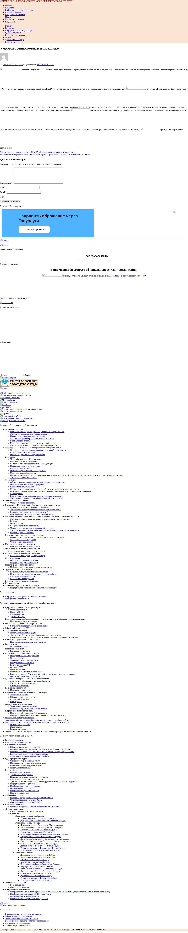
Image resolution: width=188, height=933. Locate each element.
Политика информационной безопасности (28, 708)
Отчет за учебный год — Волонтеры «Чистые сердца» (44, 841)
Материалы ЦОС (17, 614)
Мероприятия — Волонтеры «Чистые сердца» (40, 837)
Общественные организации (22, 697)
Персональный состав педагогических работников (32, 514)
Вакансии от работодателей (22, 579)
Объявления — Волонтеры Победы (35, 873)
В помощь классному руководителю (26, 765)
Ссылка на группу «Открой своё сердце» (38, 818)
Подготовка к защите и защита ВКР (26, 672)
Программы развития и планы (23, 621)
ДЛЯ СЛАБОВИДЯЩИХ (96, 256)
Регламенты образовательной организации (29, 626)
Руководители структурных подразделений (29, 512)
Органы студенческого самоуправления (27, 454)
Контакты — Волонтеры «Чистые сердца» (38, 830)
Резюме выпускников (19, 646)
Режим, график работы (20, 441)
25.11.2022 (41, 65)
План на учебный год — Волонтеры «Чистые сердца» (44, 834)
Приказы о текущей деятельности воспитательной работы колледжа (40, 749)
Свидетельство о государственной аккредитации (31, 464)
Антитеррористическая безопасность (26, 779)
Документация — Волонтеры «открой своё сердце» (43, 820)
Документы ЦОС (17, 617)
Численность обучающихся (22, 487)
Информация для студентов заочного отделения (26, 596)
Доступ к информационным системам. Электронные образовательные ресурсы (44, 530)
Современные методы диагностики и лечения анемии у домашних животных (44, 637)
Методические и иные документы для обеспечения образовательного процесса (44, 489)
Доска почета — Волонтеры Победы (36, 876)
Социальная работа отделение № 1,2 (26, 800)
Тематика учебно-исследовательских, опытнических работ (36, 635)
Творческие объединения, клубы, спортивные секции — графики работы (37, 720)
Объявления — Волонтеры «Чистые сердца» (39, 843)
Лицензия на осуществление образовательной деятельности (36, 498)
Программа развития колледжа (23, 461)
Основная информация (20, 724)
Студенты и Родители (19, 699)
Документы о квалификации (22, 683)
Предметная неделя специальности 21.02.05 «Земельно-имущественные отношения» (37, 152)
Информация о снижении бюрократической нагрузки (33, 588)
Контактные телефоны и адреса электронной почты (33, 443)
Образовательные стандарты (22, 503)
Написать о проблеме (34, 229)
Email (3, 192)
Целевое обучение (13, 12)
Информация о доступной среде (24, 562)
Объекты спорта (17, 523)
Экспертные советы (19, 695)
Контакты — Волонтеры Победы (34, 859)
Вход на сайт (10, 21)
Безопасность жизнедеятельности (19, 718)
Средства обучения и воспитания (24, 526)
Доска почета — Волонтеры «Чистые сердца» (40, 846)
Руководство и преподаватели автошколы (23, 914)
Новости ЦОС (16, 612)
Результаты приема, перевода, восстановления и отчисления (36, 496)
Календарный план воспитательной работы (29, 754)
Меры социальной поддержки (23, 539)
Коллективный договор (20, 468)
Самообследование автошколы (18, 925)
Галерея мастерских (18, 729)
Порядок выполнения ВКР (22, 662)
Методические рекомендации (23, 576)
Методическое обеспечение (17, 599)
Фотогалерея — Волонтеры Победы (36, 880)
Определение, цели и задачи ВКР (24, 656)
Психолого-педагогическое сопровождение (29, 777)
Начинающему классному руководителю (28, 763)
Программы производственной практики (28, 642)
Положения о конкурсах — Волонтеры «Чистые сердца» (45, 839)
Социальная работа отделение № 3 (25, 802)
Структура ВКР (17, 658)
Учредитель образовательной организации (28, 434)
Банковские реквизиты (20, 651)
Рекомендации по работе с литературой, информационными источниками (42, 674)
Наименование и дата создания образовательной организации (37, 432)
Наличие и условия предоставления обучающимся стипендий (37, 537)
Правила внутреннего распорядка (25, 466)
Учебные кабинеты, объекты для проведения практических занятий (40, 519)
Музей (8, 17)
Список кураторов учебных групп (25, 761)
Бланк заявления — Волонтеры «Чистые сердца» (41, 827)
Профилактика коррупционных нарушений (29, 899)
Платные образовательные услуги (25, 546)
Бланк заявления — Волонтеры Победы (37, 857)
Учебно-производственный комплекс (21, 581)
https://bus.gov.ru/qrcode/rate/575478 (129, 276)
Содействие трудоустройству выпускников (29, 572)
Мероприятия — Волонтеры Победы (36, 866)
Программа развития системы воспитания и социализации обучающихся (42, 752)
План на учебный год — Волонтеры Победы (40, 864)
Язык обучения (16, 494)
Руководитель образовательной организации (29, 507)
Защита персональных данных (23, 706)
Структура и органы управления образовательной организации (38, 450)
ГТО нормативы (17, 885)
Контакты (9, 8)
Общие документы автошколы (18, 916)
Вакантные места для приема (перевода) (27, 556)
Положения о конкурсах (20, 690)
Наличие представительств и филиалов (27, 436)
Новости (50, 65)
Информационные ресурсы (22, 533)
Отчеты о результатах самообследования (28, 471)
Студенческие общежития (21, 542)
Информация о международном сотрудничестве (31, 567)
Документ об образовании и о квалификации (30, 681)
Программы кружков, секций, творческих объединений (34, 807)
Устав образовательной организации (26, 459)
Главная (8, 5)
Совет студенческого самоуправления (26, 811)
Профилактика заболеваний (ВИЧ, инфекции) (30, 894)
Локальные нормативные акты (23, 477)
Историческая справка (15, 15)
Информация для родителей (22, 784)
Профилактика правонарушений (24, 896)
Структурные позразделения (22, 452)
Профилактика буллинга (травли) (24, 791)
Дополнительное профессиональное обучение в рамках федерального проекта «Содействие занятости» (45, 154)
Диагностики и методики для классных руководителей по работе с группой (43, 781)
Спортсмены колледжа (20, 887)
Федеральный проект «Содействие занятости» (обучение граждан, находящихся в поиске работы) (48, 731)
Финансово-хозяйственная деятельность (27, 551)
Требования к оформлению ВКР (24, 660)
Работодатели (16, 702)
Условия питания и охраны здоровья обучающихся (32, 528)
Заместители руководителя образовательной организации (35, 510)
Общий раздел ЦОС (19, 610)
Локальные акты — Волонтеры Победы (37, 855)
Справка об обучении (19, 685)
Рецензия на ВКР (17, 669)
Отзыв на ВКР (16, 667)
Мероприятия (16, 727)
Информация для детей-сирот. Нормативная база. (31, 797)
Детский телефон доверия (21, 775)
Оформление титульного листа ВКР (26, 676)
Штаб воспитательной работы (18, 742)
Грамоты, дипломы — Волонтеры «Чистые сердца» (42, 848)
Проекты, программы (19, 793)
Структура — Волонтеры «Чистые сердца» (39, 832)
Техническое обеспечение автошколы (21, 918)
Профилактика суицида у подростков (26, 786)
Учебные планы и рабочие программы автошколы (27, 921)
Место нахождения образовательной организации (32, 438)
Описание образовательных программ (27, 484)
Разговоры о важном (14, 740)
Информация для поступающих (19, 10)
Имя (2, 187)
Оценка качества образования (23, 473)
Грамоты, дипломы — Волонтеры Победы (38, 878)
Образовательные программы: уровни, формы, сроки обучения (37, 482)
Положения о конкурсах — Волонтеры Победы (41, 869)
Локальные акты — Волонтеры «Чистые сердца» (41, 825)
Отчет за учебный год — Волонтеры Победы (40, 871)
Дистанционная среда (14, 19)
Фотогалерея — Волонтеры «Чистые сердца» (40, 850)
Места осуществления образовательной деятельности (33, 445)
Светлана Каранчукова (13, 65)
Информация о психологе (21, 772)
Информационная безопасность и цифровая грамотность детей (37, 715)
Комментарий (7, 183)
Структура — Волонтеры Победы (35, 862)
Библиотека (15, 521)
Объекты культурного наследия (24, 560)
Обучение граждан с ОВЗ (21, 788)
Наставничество (12, 583)
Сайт (2, 197)
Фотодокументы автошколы (17, 923)
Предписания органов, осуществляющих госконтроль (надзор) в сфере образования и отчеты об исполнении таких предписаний (66, 475)
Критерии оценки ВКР (20, 665)
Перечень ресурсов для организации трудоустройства (33, 574)
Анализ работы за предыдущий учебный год (29, 756)
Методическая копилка (20, 768)
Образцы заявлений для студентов (25, 747)
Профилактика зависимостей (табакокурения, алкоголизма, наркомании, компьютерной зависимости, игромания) (60, 892)
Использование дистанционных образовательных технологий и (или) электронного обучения (51, 491)
